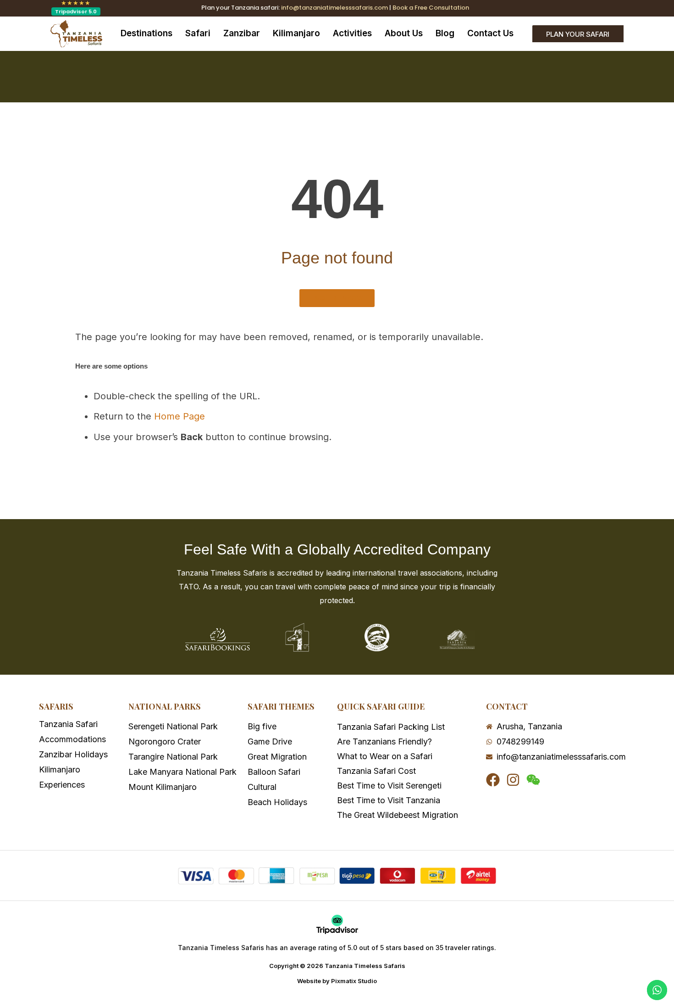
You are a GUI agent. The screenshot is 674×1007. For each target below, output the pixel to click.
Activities (352, 33)
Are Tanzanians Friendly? (384, 741)
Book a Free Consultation (430, 7)
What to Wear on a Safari (384, 756)
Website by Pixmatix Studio (337, 981)
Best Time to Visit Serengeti (389, 785)
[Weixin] (533, 780)
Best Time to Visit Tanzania (388, 800)
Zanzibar (241, 33)
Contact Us (490, 33)
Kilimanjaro (296, 33)
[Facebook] (493, 780)
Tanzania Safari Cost (376, 771)
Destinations (146, 33)
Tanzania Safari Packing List (391, 727)
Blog (445, 33)
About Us (404, 33)
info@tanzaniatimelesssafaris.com (334, 7)
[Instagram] (513, 780)
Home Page (179, 416)
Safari (197, 33)
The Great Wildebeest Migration (397, 815)
